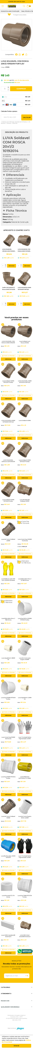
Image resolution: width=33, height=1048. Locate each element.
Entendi (16, 1046)
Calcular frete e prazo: (9, 111)
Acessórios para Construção (10, 11)
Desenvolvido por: (12, 1028)
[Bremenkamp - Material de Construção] (12, 6)
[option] (10, 11)
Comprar (21, 89)
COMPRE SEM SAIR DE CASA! (16, 1)
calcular (27, 117)
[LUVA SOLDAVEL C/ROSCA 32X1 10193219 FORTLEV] (8, 251)
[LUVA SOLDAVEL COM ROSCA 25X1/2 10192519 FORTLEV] (24, 251)
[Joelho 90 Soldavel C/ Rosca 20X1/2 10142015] (8, 289)
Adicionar (11, 265)
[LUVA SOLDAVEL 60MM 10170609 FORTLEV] (24, 289)
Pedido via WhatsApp (9, 355)
